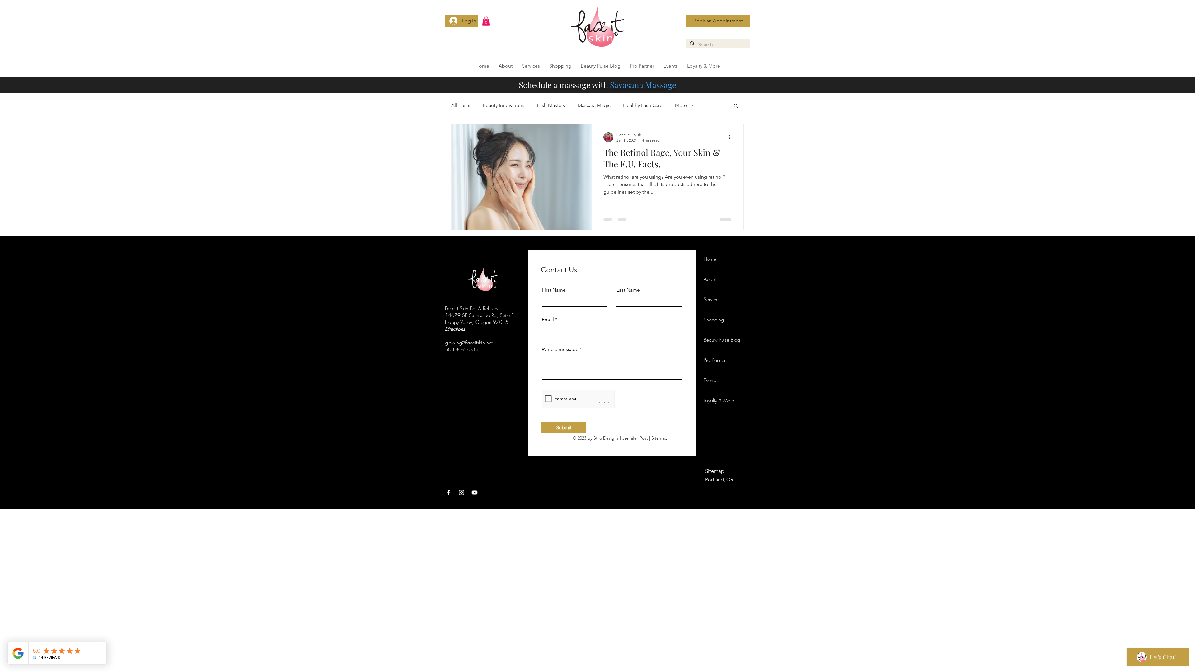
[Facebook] (448, 492)
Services (712, 299)
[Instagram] (461, 492)
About (710, 279)
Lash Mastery (551, 105)
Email (548, 319)
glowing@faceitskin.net (468, 342)
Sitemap (659, 438)
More (681, 105)
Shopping (714, 319)
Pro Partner (714, 360)
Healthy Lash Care (643, 105)
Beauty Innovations (503, 105)
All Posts (460, 105)
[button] (486, 21)
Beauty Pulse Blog (722, 339)
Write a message (560, 349)
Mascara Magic (594, 105)
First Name (554, 289)
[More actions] (731, 137)
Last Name (628, 289)
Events (710, 380)
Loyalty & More (719, 400)
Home (710, 258)
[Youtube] (474, 492)
